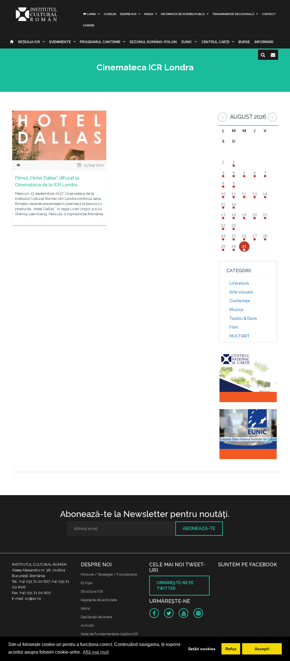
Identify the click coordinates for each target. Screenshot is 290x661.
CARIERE (88, 25)
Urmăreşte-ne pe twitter (175, 585)
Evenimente (60, 42)
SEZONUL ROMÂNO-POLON (153, 42)
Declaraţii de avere (96, 617)
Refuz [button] (230, 649)
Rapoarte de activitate (99, 600)
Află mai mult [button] (96, 652)
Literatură (239, 283)
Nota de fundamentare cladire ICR (109, 634)
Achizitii (87, 625)
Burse (244, 42)
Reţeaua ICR (29, 42)
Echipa (86, 583)
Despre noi (128, 14)
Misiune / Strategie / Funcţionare (109, 574)
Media (148, 14)
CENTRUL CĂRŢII (215, 42)
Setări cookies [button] (202, 649)
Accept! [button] (262, 649)
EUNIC (187, 42)
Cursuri (110, 14)
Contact (269, 14)
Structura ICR (92, 591)
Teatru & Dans (243, 318)
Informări (264, 42)
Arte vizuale (241, 292)
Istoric (86, 608)
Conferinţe (239, 301)
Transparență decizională (233, 14)
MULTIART (239, 336)
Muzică (236, 309)
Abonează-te (199, 528)
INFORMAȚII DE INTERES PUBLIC (183, 14)
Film (233, 327)
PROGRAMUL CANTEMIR (100, 42)
